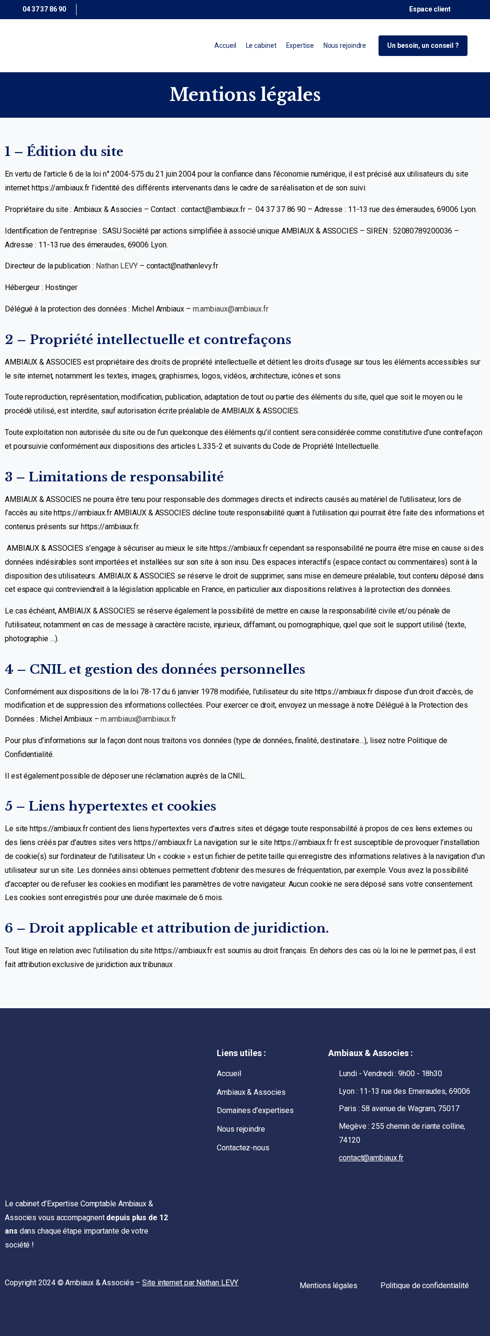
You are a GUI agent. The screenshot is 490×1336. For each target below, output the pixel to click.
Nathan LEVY (117, 265)
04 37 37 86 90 (44, 9)
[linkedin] (102, 9)
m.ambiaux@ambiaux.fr (230, 308)
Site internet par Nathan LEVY (190, 1282)
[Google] (88, 9)
